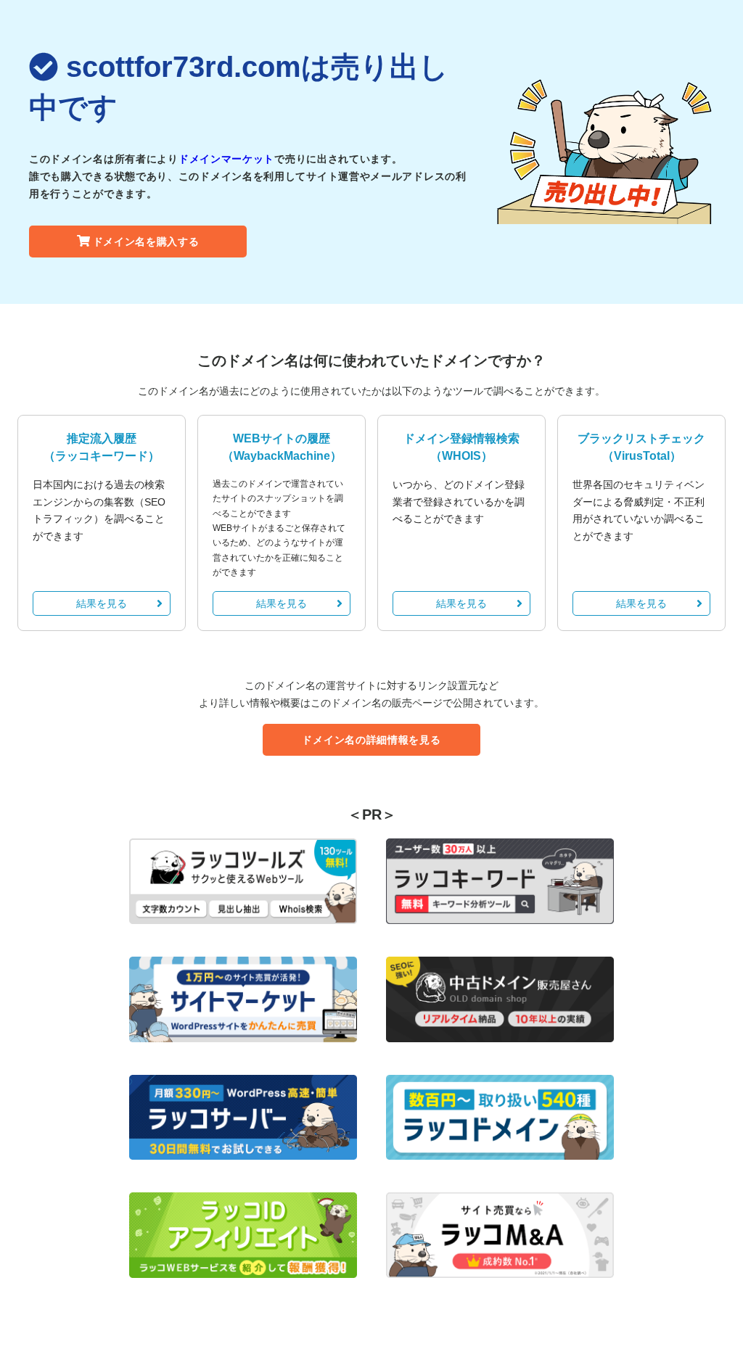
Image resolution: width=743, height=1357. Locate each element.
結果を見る (101, 603)
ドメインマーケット (226, 159)
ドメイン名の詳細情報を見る (371, 740)
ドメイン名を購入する (146, 241)
